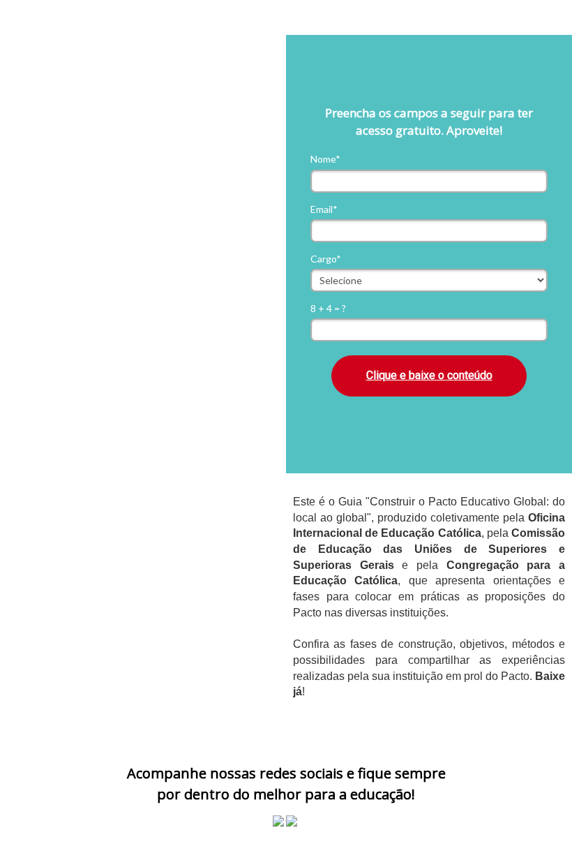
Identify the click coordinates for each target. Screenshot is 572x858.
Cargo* (325, 259)
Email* (324, 209)
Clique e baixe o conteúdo (429, 375)
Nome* (325, 159)
